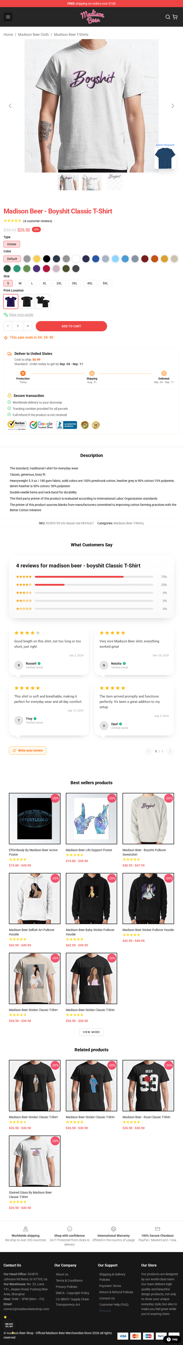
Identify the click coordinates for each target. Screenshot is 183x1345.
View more (91, 1032)
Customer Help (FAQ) (114, 1304)
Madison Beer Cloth (33, 34)
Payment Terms (110, 1286)
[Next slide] (172, 106)
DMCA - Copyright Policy (72, 1293)
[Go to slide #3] (114, 182)
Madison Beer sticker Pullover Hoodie (148, 930)
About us (62, 1274)
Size (7, 276)
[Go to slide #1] (68, 182)
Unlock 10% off (9, 1325)
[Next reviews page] (170, 751)
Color (7, 251)
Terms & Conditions (69, 1280)
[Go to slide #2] (91, 182)
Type (7, 237)
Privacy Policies (66, 1287)
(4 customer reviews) (37, 221)
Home (8, 34)
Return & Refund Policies (116, 1292)
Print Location (14, 290)
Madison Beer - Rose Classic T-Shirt (147, 1117)
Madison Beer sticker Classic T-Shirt (33, 1010)
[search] (168, 17)
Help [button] (175, 1339)
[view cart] (175, 17)
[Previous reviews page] (148, 751)
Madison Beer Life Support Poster (89, 850)
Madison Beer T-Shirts (71, 34)
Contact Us (107, 1298)
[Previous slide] (10, 106)
